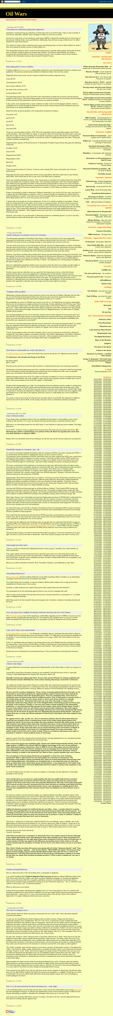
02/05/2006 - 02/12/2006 (102, 473)
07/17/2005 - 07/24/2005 (102, 422)
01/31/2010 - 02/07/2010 (102, 783)
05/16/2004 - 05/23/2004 (102, 392)
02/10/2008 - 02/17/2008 (102, 658)
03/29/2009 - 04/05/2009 (102, 743)
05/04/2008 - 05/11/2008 (102, 679)
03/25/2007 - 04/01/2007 (102, 576)
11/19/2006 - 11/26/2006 (102, 546)
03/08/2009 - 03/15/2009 (102, 737)
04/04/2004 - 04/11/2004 (102, 383)
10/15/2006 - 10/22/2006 (102, 537)
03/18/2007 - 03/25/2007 (102, 574)
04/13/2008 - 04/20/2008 (102, 674)
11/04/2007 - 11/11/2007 (102, 633)
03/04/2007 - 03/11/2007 (102, 571)
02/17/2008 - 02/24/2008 (102, 659)
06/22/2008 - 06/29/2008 (102, 689)
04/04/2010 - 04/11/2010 (102, 789)
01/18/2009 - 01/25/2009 (102, 727)
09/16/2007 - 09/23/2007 (102, 620)
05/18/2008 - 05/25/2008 (102, 682)
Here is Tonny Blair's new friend (17, 633)
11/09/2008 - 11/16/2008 (102, 713)
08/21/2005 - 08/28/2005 (102, 431)
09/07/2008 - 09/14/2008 (102, 700)
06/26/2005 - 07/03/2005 (102, 416)
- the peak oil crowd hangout (99, 292)
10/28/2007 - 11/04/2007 (102, 631)
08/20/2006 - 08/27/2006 (102, 523)
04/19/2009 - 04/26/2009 (102, 746)
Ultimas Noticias (26, 70)
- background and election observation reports (98, 126)
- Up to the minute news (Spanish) (99, 246)
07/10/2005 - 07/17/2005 (102, 420)
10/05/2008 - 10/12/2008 (102, 705)
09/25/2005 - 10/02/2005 (102, 439)
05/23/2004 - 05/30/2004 (102, 393)
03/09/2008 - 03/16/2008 (102, 665)
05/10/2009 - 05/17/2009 (102, 750)
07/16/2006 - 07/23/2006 (102, 514)
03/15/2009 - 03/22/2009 (102, 739)
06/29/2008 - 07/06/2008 (102, 691)
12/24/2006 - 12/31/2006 (102, 555)
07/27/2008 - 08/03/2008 (102, 697)
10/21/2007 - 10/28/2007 (102, 629)
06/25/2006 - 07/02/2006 (102, 509)
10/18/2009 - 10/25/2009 (102, 769)
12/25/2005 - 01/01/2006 (102, 463)
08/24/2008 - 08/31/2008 (102, 698)
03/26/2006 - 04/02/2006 (102, 486)
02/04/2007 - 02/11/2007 (102, 565)
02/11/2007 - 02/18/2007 (102, 567)
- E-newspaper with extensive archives (97, 154)
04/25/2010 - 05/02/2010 (102, 794)
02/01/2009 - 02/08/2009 (102, 730)
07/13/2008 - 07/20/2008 (102, 695)
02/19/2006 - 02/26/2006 (102, 477)
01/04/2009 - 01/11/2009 (102, 723)
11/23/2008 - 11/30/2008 (102, 714)
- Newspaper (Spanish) (98, 242)
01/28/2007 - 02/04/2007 (102, 564)
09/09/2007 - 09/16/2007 (102, 619)
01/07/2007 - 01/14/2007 (102, 558)
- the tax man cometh (97, 88)
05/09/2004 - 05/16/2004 (102, 390)
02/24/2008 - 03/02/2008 (102, 661)
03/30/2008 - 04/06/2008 (102, 670)
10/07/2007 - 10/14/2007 (102, 626)
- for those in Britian (97, 169)
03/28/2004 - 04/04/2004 (102, 381)
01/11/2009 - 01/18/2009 (102, 725)
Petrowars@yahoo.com (103, 371)
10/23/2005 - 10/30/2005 (102, 447)
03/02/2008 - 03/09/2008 (102, 663)
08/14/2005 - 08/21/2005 (102, 429)
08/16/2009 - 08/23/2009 (102, 760)
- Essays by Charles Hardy (99, 164)
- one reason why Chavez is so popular (98, 78)
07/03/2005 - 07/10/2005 (102, 418)
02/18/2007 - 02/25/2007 (102, 569)
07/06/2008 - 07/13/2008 (102, 693)
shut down (77, 990)
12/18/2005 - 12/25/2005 (102, 461)
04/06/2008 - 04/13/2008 (102, 672)
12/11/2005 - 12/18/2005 (102, 459)
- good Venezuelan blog (98, 190)
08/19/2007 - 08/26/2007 (102, 613)
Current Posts (106, 803)
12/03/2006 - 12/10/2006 (102, 549)
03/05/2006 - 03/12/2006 (102, 480)
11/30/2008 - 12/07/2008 (102, 716)
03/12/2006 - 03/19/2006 (102, 482)
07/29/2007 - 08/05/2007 (102, 608)
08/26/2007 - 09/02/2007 (102, 615)
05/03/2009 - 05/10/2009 (102, 748)
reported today (14, 577)
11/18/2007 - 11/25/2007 (102, 636)
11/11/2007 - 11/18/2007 (102, 635)
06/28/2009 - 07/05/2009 (102, 752)
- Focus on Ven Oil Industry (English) (98, 261)
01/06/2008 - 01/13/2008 (102, 649)
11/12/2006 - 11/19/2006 (102, 544)
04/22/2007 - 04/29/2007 (102, 583)
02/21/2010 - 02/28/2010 (102, 785)
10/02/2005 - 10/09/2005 (102, 441)
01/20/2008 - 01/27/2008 (102, 652)
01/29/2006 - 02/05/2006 (102, 471)
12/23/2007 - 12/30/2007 (102, 645)
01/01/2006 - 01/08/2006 (102, 464)
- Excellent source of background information (100, 148)
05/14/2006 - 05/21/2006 (102, 498)
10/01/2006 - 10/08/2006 (102, 533)
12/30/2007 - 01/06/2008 (102, 647)
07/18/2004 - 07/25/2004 (102, 400)
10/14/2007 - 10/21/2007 (102, 627)
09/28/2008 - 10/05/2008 (102, 704)
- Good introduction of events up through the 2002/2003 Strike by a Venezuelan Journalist (97, 119)
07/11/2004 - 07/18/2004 (102, 399)
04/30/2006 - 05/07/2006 (102, 494)
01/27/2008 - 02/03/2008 (102, 654)
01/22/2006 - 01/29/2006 (102, 470)
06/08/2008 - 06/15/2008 (102, 686)
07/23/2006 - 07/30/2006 (102, 516)
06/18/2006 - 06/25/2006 (102, 507)
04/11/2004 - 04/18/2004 (102, 384)
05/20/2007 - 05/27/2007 (102, 590)
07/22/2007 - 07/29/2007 (102, 606)
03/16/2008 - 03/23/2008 (102, 666)
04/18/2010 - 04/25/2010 (102, 792)
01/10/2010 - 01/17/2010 (102, 778)
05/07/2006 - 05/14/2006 (102, 496)
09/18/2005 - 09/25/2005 (102, 438)
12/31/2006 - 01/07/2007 (102, 556)
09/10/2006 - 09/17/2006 (102, 528)
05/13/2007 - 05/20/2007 (102, 588)
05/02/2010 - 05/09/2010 (102, 796)
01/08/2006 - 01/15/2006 (102, 466)
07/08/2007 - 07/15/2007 (102, 603)
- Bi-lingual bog (99, 234)
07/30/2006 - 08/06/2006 (102, 517)
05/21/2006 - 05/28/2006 (102, 500)
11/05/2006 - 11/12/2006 (102, 542)
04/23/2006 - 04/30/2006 (102, 493)
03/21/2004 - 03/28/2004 (102, 379)
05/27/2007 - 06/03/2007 (102, 592)
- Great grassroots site (98, 186)
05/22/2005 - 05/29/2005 (102, 408)
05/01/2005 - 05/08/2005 (102, 402)
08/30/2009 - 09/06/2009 (102, 764)
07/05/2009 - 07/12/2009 (102, 753)
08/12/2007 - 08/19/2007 (102, 611)
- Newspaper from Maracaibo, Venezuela (98, 216)
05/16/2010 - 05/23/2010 (102, 798)
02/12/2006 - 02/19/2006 (102, 475)
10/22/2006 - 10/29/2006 (102, 539)
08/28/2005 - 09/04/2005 (102, 432)
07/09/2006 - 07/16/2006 (102, 512)
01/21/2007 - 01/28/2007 (102, 562)
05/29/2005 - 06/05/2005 (102, 409)
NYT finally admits (15, 616)
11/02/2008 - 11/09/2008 (102, 711)
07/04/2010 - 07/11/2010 (102, 801)
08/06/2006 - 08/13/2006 (102, 519)
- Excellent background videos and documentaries (97, 197)
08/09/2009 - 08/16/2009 (102, 759)
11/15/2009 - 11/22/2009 (102, 771)
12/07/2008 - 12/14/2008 (102, 718)
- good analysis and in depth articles (97, 136)
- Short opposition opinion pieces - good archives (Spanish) (97, 251)
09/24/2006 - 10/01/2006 (102, 532)
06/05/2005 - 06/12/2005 (102, 411)
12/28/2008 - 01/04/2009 (102, 721)
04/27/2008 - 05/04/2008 (102, 677)
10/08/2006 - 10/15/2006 (102, 535)
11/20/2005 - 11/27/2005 (102, 454)
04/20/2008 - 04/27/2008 (102, 675)
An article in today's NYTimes (16, 353)
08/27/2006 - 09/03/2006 (102, 525)
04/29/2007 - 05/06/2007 (102, 585)
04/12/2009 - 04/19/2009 (102, 744)
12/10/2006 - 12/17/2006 (102, 551)
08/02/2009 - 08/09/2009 (102, 757)
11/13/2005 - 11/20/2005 (102, 452)
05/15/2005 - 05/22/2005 (102, 406)
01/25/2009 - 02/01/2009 (102, 728)
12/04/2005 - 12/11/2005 (102, 457)
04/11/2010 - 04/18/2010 (102, 791)
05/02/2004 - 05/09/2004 (102, 388)
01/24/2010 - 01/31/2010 (102, 782)
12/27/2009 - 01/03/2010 (102, 775)
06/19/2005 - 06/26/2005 (102, 415)
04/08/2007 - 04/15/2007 (102, 580)
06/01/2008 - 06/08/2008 (102, 684)
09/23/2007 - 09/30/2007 (102, 622)
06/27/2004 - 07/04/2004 (102, 397)
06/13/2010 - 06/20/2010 (102, 799)
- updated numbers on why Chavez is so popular (97, 83)
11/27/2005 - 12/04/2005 (102, 455)
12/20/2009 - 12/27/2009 (102, 773)
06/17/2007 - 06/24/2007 (102, 597)
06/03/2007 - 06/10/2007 (102, 594)
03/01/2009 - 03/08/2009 (102, 736)
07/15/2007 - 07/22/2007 (102, 604)
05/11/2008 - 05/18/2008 (102, 681)
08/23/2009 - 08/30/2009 (102, 762)
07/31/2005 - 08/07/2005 (102, 425)
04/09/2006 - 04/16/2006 (102, 489)
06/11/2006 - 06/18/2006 (102, 505)
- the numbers (97, 273)
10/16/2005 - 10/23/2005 (102, 445)
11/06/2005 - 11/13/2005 (102, 450)
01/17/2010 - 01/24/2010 (102, 780)
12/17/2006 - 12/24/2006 (102, 553)
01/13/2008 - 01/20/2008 (102, 650)
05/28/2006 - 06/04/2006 (102, 502)
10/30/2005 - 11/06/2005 (102, 448)
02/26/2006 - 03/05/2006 (102, 478)
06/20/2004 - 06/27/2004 (102, 395)
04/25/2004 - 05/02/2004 (102, 386)
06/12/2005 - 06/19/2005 (102, 413)
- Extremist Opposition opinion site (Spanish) (97, 256)
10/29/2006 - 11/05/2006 (102, 541)
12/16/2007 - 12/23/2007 (102, 643)
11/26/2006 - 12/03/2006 (102, 548)
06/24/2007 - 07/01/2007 (102, 599)
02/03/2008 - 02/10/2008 (102, 656)
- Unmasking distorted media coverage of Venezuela (97, 142)
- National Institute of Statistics (98, 202)
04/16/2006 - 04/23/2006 (102, 491)
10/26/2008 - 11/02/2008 (102, 709)
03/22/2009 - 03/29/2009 (102, 741)
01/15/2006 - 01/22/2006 (102, 468)
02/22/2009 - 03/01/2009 (102, 734)
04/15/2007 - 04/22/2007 (102, 581)
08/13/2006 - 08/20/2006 (102, 521)
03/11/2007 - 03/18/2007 (102, 572)
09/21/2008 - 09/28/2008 (102, 702)
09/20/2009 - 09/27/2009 (102, 766)
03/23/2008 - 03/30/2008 (102, 668)
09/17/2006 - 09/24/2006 (102, 530)
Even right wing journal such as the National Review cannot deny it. (33, 525)
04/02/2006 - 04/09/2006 (102, 487)
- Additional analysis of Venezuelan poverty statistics (97, 99)
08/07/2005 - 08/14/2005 (102, 427)
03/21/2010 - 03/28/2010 (102, 787)
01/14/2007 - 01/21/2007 (102, 560)
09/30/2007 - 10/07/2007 (102, 624)
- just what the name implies (99, 297)
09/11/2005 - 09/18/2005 (102, 436)
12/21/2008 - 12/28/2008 (102, 720)
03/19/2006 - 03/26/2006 (102, 484)
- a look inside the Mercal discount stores (98, 72)
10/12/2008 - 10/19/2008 (102, 707)
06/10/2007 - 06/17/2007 (102, 595)
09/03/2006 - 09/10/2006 (102, 526)
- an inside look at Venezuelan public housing (97, 67)
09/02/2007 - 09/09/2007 (102, 617)
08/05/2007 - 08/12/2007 (102, 610)
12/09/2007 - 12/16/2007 (102, 642)
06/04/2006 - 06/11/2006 (102, 503)
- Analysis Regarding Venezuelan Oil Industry (98, 182)
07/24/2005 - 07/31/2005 (102, 423)
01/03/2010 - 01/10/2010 (102, 776)
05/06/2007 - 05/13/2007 (102, 587)
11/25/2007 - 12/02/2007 (102, 638)
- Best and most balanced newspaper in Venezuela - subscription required (99, 222)
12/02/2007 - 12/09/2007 (102, 640)
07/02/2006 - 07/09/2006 (102, 510)
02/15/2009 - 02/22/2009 (102, 732)
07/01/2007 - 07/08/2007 (102, 601)
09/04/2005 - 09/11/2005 (102, 434)
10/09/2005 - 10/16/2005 (102, 443)
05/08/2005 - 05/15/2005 (102, 404)
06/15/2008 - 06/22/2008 (102, 688)
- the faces (99, 277)
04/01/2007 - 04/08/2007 (102, 578)
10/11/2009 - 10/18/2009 (102, 768)
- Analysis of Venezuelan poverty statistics (97, 93)
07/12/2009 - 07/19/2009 (102, 755)
